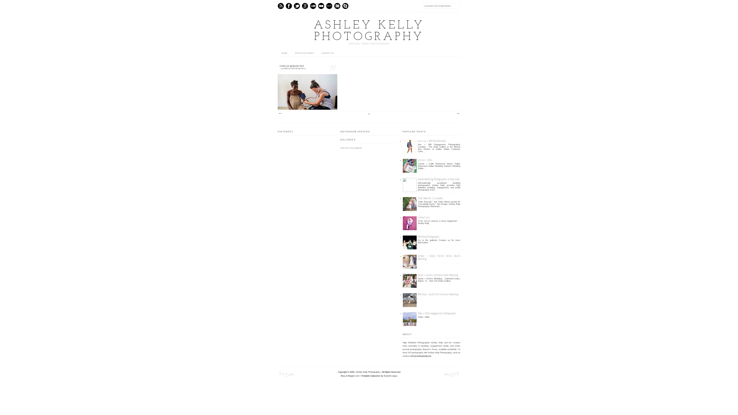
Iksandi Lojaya (390, 376)
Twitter (297, 6)
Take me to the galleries (351, 148)
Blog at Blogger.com (350, 376)
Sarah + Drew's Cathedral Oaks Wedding (438, 275)
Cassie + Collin (425, 160)
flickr (321, 6)
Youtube (313, 6)
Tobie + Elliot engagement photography (437, 313)
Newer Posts (280, 113)
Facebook (289, 6)
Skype (345, 6)
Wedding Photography (428, 236)
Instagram (337, 6)
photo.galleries (304, 53)
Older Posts (457, 113)
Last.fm (329, 6)
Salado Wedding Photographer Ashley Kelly (439, 179)
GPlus (305, 6)
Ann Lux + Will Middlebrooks (432, 141)
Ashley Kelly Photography (369, 31)
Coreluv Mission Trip (292, 66)
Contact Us (327, 53)
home (284, 53)
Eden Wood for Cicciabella (430, 198)
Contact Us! (424, 217)
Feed (281, 6)
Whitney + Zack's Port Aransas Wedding (438, 294)
